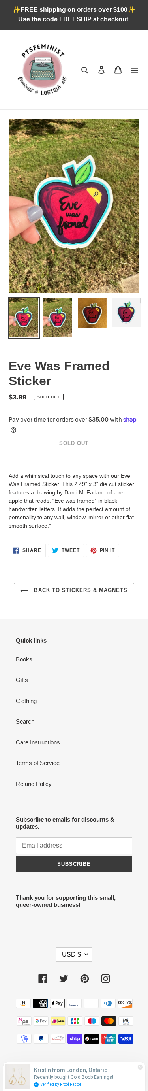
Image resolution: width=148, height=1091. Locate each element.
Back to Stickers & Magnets (79, 590)
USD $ (71, 954)
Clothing (26, 700)
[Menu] (134, 69)
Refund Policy (34, 783)
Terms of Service (38, 762)
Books (24, 659)
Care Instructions (38, 742)
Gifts (22, 679)
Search (25, 721)
